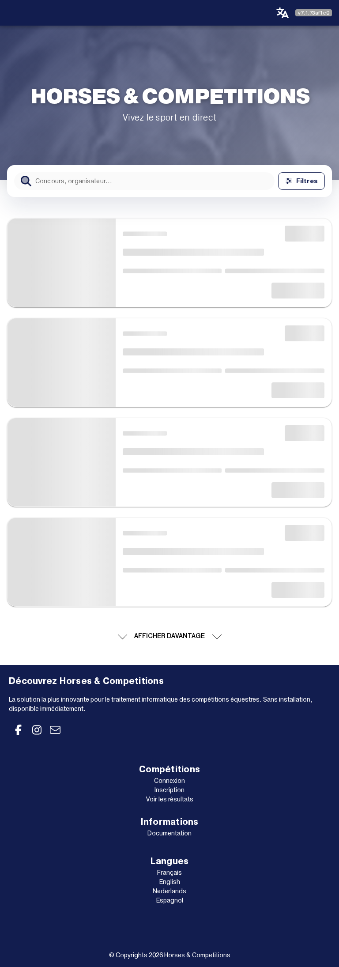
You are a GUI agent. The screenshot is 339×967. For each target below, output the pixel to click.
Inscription (169, 789)
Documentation (169, 833)
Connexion (169, 780)
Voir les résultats (169, 799)
